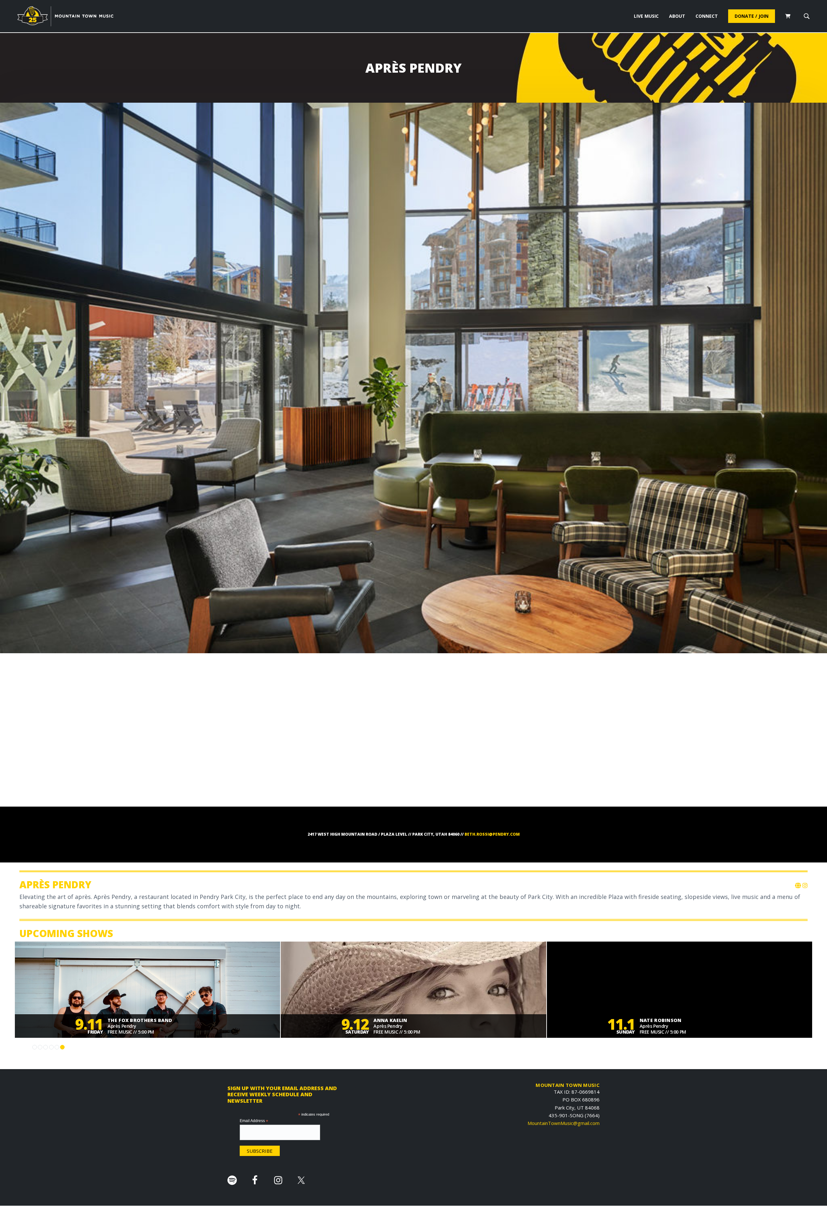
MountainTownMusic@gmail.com (564, 1123)
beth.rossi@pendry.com (492, 834)
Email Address (254, 1121)
